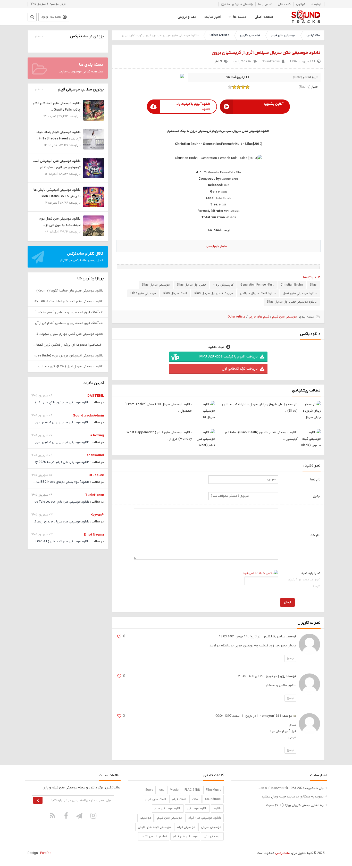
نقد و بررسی (187, 16)
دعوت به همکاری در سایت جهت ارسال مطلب (293, 796)
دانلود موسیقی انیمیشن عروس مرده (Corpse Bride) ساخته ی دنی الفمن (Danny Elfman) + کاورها (68, 355)
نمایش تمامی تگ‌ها (154, 836)
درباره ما (316, 4)
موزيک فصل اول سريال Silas (213, 293)
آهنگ (195, 799)
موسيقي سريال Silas (156, 285)
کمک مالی (284, 4)
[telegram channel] (79, 815)
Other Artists (219, 35)
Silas (313, 285)
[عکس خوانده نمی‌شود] (260, 573)
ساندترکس (313, 35)
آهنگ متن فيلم (155, 799)
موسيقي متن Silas (143, 293)
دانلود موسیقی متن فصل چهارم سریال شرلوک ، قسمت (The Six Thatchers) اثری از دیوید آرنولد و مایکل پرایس (68, 334)
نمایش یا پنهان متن (216, 246)
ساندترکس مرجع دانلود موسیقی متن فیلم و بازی (305, 16)
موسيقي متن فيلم (169, 818)
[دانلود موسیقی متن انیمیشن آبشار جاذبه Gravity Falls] (93, 110)
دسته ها (239, 16)
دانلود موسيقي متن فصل (300, 293)
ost (161, 790)
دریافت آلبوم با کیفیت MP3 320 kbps (228, 356)
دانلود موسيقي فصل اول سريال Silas (292, 302)
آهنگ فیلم (179, 799)
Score (149, 790)
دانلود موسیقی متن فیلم (204, 818)
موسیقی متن (212, 836)
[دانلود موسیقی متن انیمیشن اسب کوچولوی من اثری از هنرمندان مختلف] (93, 168)
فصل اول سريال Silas (191, 285)
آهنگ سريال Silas (175, 293)
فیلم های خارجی (250, 35)
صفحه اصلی (264, 16)
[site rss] (52, 815)
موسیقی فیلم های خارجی (154, 827)
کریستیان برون (223, 285)
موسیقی (145, 818)
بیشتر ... (37, 36)
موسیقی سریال (211, 827)
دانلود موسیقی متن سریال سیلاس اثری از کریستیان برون (266, 53)
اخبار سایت (212, 16)
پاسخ (290, 658)
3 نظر (218, 62)
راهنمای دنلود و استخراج (237, 4)
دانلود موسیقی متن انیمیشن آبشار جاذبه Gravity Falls (68, 301)
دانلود (217, 808)
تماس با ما (265, 4)
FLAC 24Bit (192, 790)
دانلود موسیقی (197, 808)
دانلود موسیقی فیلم (167, 808)
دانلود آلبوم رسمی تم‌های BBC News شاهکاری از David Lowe (49, 482)
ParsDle (45, 853)
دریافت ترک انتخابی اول (239, 368)
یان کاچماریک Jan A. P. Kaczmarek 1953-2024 (291, 788)
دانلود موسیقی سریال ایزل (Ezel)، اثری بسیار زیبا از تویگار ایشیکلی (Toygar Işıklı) (68, 366)
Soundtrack (213, 799)
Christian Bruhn (292, 285)
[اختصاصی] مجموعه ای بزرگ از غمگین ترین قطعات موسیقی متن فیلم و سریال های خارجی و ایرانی (68, 345)
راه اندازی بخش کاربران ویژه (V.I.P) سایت (295, 805)
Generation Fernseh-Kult (257, 285)
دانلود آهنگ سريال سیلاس (258, 293)
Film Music (213, 790)
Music (174, 790)
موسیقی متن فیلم (283, 35)
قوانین (300, 4)
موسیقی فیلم (186, 827)
